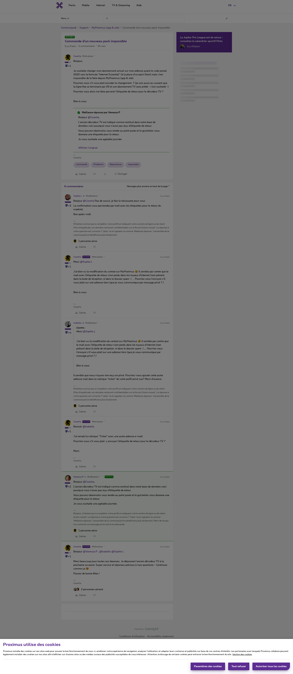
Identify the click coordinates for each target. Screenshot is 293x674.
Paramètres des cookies (208, 666)
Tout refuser (239, 666)
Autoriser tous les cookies (271, 666)
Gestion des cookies (242, 654)
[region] (146, 656)
